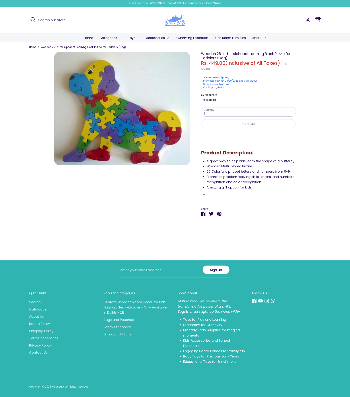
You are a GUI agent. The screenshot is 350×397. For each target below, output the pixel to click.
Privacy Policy (40, 345)
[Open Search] (32, 19)
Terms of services (43, 338)
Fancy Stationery (117, 327)
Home (88, 38)
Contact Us (38, 352)
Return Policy (39, 323)
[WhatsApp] (273, 301)
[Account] (307, 19)
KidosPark (211, 95)
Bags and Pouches (119, 319)
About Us (259, 38)
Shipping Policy (41, 331)
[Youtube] (260, 301)
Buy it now (248, 135)
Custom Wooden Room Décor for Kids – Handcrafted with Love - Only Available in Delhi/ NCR (136, 307)
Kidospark (58, 386)
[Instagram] (267, 301)
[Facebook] (254, 301)
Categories (109, 38)
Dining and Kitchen (118, 334)
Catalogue (37, 309)
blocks (212, 100)
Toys (132, 38)
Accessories (156, 38)
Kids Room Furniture (230, 38)
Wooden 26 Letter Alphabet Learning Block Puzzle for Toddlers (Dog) (83, 47)
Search (35, 302)
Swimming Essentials (192, 38)
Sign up (216, 270)
